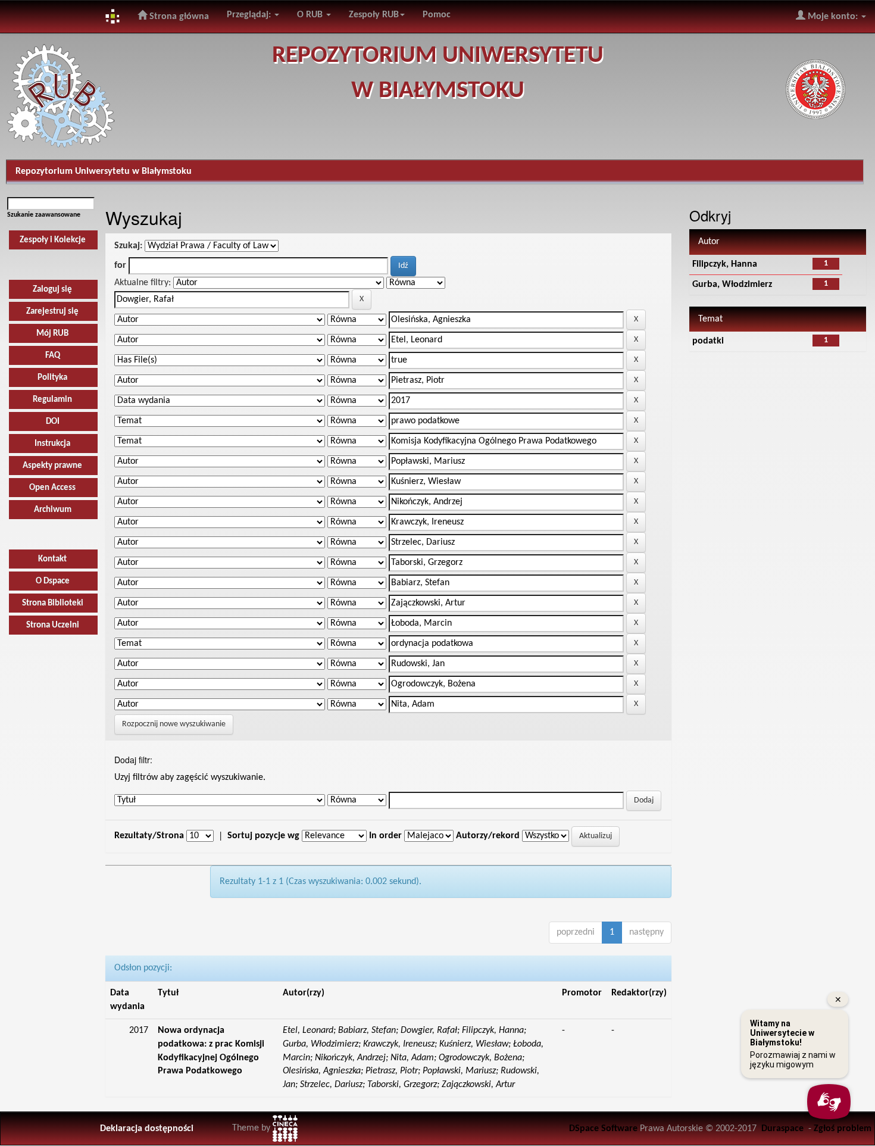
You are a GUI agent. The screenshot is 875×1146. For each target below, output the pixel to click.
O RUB (311, 15)
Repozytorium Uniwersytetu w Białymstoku (103, 171)
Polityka (52, 377)
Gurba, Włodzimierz (732, 284)
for (120, 265)
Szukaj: (128, 246)
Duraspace (782, 1128)
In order (385, 836)
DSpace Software (603, 1128)
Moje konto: (832, 16)
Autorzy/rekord (488, 836)
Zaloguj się (52, 289)
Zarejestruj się (52, 311)
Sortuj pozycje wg (263, 836)
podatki (708, 341)
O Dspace (53, 581)
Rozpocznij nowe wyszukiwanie (174, 724)
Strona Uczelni (52, 625)
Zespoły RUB (374, 15)
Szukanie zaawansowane (43, 214)
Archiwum (52, 509)
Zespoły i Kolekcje (53, 240)
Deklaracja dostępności (146, 1128)
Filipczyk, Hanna (724, 264)
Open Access (52, 487)
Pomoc (437, 15)
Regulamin (52, 399)
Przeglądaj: (250, 15)
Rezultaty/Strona (149, 836)
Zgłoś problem (842, 1128)
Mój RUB (52, 333)
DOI (53, 421)
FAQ (52, 355)
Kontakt (52, 559)
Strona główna (178, 16)
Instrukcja (52, 443)
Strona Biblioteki (52, 603)
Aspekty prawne (52, 465)
